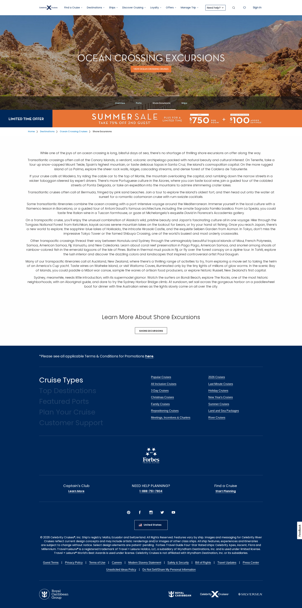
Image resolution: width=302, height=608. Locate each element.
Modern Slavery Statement (144, 562)
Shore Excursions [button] (151, 331)
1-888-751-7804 (150, 491)
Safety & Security (178, 562)
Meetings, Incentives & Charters (170, 417)
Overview (120, 103)
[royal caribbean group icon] (53, 594)
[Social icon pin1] (128, 512)
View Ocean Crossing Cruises (151, 69)
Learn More (76, 491)
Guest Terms (51, 562)
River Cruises (216, 417)
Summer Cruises (218, 404)
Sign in (257, 7)
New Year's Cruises (220, 397)
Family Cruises (160, 404)
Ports (139, 103)
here (149, 356)
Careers (117, 562)
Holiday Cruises (218, 390)
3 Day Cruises (160, 390)
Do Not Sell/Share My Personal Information (169, 569)
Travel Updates (226, 562)
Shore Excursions (161, 103)
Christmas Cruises (162, 397)
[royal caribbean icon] (179, 594)
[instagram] (151, 512)
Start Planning (225, 491)
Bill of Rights (203, 562)
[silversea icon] (250, 594)
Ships (184, 103)
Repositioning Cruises (165, 410)
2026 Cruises (216, 377)
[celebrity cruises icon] (214, 594)
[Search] (234, 8)
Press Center (251, 562)
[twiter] (162, 512)
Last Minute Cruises (220, 383)
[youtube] (173, 512)
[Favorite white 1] (244, 8)
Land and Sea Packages (223, 410)
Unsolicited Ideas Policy (121, 569)
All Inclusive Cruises (163, 383)
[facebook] (140, 512)
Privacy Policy (74, 562)
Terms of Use (97, 562)
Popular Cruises (161, 377)
